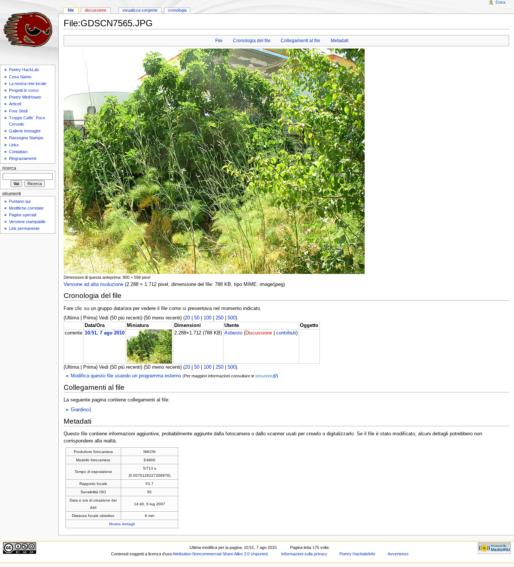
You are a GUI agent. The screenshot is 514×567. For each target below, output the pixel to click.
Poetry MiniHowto (25, 97)
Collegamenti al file (300, 40)
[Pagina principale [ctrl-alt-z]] (29, 29)
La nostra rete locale (27, 83)
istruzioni (263, 376)
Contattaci (18, 151)
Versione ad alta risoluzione (93, 284)
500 (232, 318)
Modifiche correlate (26, 208)
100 (207, 318)
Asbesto (233, 333)
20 (187, 318)
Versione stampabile (27, 221)
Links (14, 145)
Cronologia (177, 10)
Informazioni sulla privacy (304, 554)
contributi (286, 333)
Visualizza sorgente (140, 10)
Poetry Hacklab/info (357, 554)
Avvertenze (398, 554)
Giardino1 (81, 409)
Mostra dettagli (122, 524)
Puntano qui (19, 201)
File (219, 40)
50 (196, 318)
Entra (500, 2)
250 (220, 318)
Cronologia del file (252, 40)
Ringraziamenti (22, 158)
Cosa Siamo (20, 76)
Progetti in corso (24, 90)
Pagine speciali (22, 215)
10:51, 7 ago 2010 (105, 333)
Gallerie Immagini (24, 131)
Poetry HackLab (24, 69)
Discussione (258, 333)
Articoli (15, 104)
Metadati (339, 40)
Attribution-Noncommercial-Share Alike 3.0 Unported (220, 554)
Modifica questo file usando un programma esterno (126, 376)
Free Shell (18, 111)
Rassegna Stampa (26, 137)
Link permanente (24, 228)
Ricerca (9, 168)
